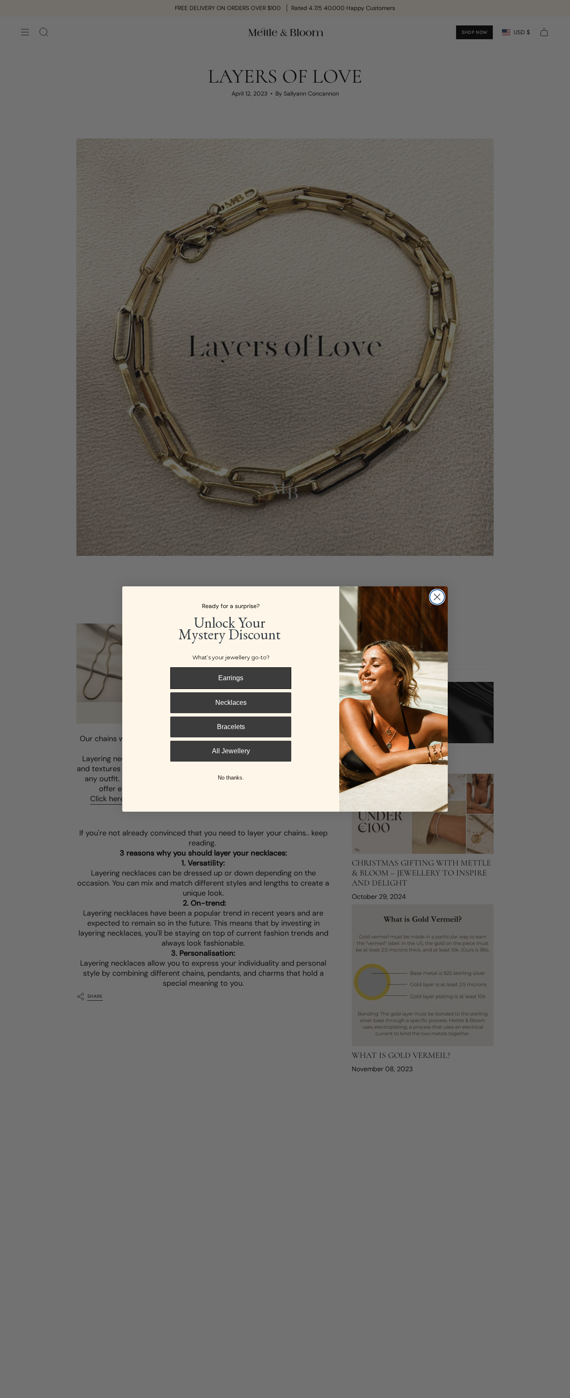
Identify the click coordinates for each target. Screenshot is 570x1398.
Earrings (230, 677)
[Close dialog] (437, 597)
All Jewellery (231, 751)
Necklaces (231, 702)
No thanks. (231, 778)
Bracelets (231, 726)
